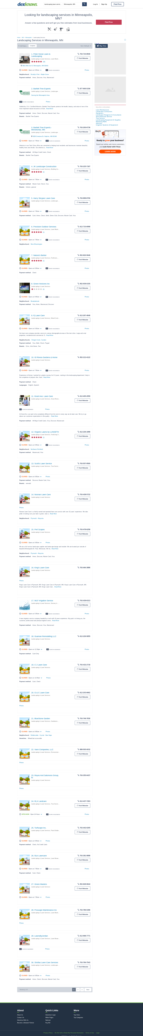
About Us (20, 1015)
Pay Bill (47, 1023)
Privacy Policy (48, 1033)
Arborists (99, 123)
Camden (43, 340)
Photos (87, 70)
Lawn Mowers (55, 858)
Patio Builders (55, 830)
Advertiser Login (50, 1015)
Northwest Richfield (37, 449)
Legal (97, 1033)
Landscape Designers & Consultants (108, 115)
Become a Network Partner (25, 1023)
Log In (95, 4)
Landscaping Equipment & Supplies (108, 120)
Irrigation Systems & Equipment (107, 125)
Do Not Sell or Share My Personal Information (69, 1033)
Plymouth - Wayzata (37, 518)
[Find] (84, 4)
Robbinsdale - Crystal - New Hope (41, 735)
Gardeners (54, 721)
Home (18, 37)
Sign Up (104, 4)
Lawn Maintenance (57, 59)
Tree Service (55, 466)
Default (86, 46)
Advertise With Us (22, 1020)
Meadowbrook (35, 301)
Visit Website (83, 58)
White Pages (49, 1017)
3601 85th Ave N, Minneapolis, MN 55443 (35, 65)
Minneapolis (28, 37)
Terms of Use (90, 1033)
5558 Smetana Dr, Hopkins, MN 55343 (45, 136)
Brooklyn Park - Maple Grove (40, 74)
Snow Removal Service (58, 399)
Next (87, 989)
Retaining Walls (101, 121)
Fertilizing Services (57, 434)
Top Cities (77, 1015)
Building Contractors (57, 169)
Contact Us (20, 1017)
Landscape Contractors (58, 91)
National (48, 1020)
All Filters (23, 46)
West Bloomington (36, 244)
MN (23, 37)
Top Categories (78, 1017)
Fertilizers (54, 258)
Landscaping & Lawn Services (40, 59)
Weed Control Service (58, 318)
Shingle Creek (35, 340)
